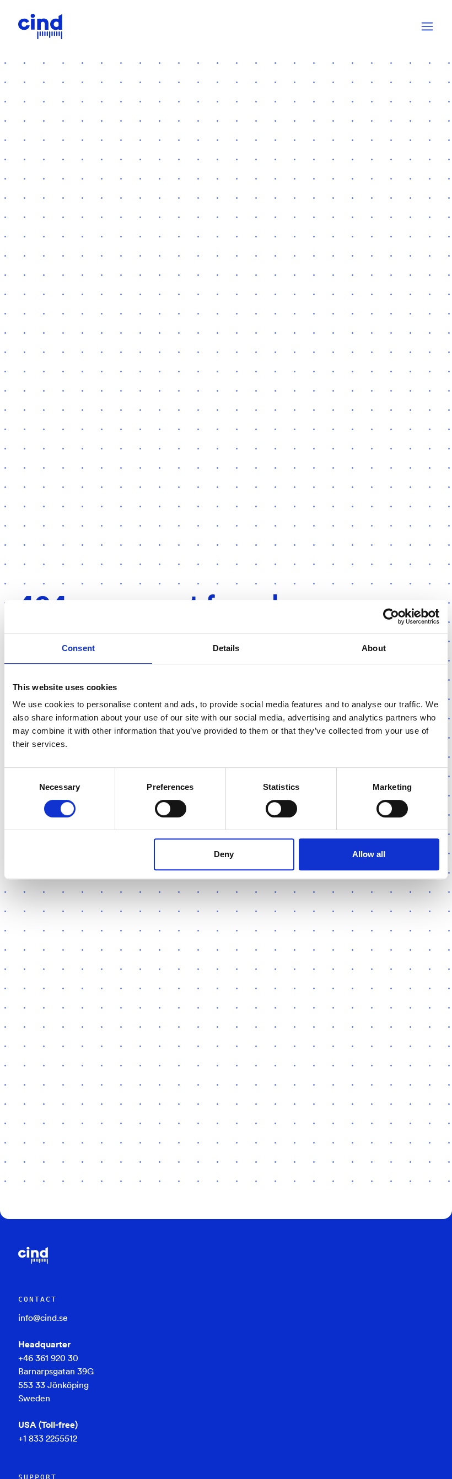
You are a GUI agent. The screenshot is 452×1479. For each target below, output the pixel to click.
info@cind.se (43, 1317)
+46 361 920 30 (48, 1357)
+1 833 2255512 (47, 1438)
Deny (224, 854)
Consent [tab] (78, 648)
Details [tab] (226, 648)
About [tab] (374, 648)
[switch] (170, 808)
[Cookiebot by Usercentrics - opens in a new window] (391, 616)
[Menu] (427, 26)
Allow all (368, 854)
